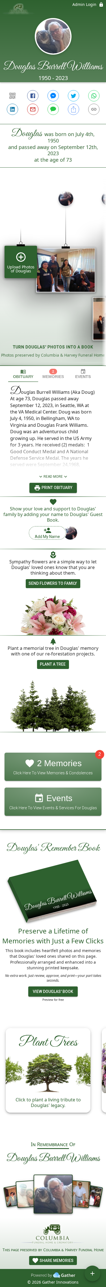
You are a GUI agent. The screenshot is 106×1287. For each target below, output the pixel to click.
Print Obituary (56, 487)
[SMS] (53, 109)
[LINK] (93, 109)
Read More (53, 477)
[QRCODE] (12, 95)
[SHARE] (73, 109)
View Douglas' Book (53, 991)
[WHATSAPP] (93, 95)
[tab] (23, 374)
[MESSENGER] (53, 95)
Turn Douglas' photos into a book (53, 347)
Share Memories (56, 1260)
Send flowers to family (53, 583)
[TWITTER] (73, 95)
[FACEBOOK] (32, 95)
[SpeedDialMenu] (92, 1273)
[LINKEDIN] (12, 109)
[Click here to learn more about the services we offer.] (53, 1234)
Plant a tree (53, 664)
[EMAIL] (32, 109)
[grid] (53, 276)
